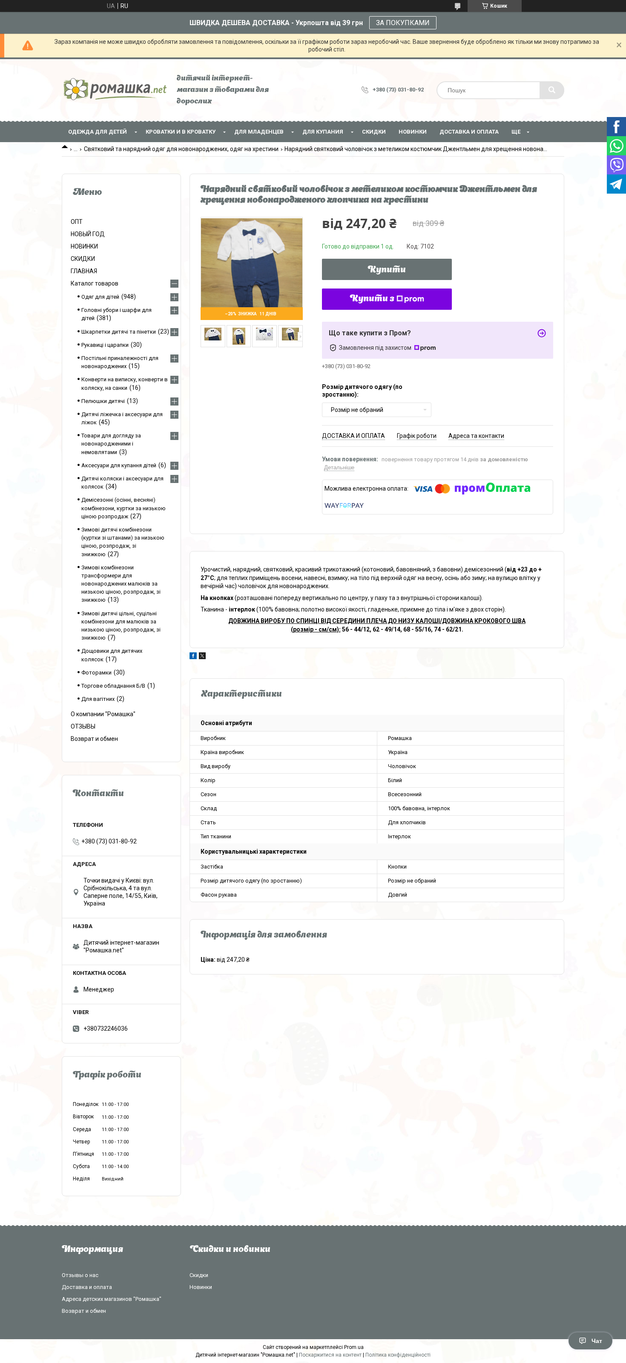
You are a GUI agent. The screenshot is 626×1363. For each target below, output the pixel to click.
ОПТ (77, 221)
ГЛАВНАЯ (84, 271)
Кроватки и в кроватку (180, 132)
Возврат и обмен (94, 738)
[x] (202, 657)
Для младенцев (259, 132)
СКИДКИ (374, 132)
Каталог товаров (94, 283)
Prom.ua (354, 1347)
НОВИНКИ (413, 132)
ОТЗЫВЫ (83, 726)
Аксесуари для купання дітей (118, 465)
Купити (387, 270)
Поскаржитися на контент (330, 1355)
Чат (597, 1340)
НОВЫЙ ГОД (88, 234)
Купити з (372, 299)
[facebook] (193, 657)
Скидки (199, 1275)
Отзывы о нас (80, 1275)
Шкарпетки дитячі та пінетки (118, 332)
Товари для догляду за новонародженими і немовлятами (111, 443)
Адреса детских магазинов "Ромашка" (111, 1299)
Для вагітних (98, 699)
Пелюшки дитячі (103, 401)
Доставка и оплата (469, 132)
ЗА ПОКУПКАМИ (403, 23)
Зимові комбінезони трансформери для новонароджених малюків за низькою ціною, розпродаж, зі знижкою (121, 583)
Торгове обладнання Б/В (113, 686)
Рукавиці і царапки (105, 345)
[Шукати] (552, 90)
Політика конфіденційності (398, 1355)
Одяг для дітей (100, 297)
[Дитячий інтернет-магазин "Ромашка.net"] (115, 90)
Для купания (322, 132)
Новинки (201, 1287)
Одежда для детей (97, 132)
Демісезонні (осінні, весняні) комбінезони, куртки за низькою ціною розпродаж (123, 508)
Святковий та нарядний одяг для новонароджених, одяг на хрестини (181, 149)
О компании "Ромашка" (103, 714)
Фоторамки (96, 672)
